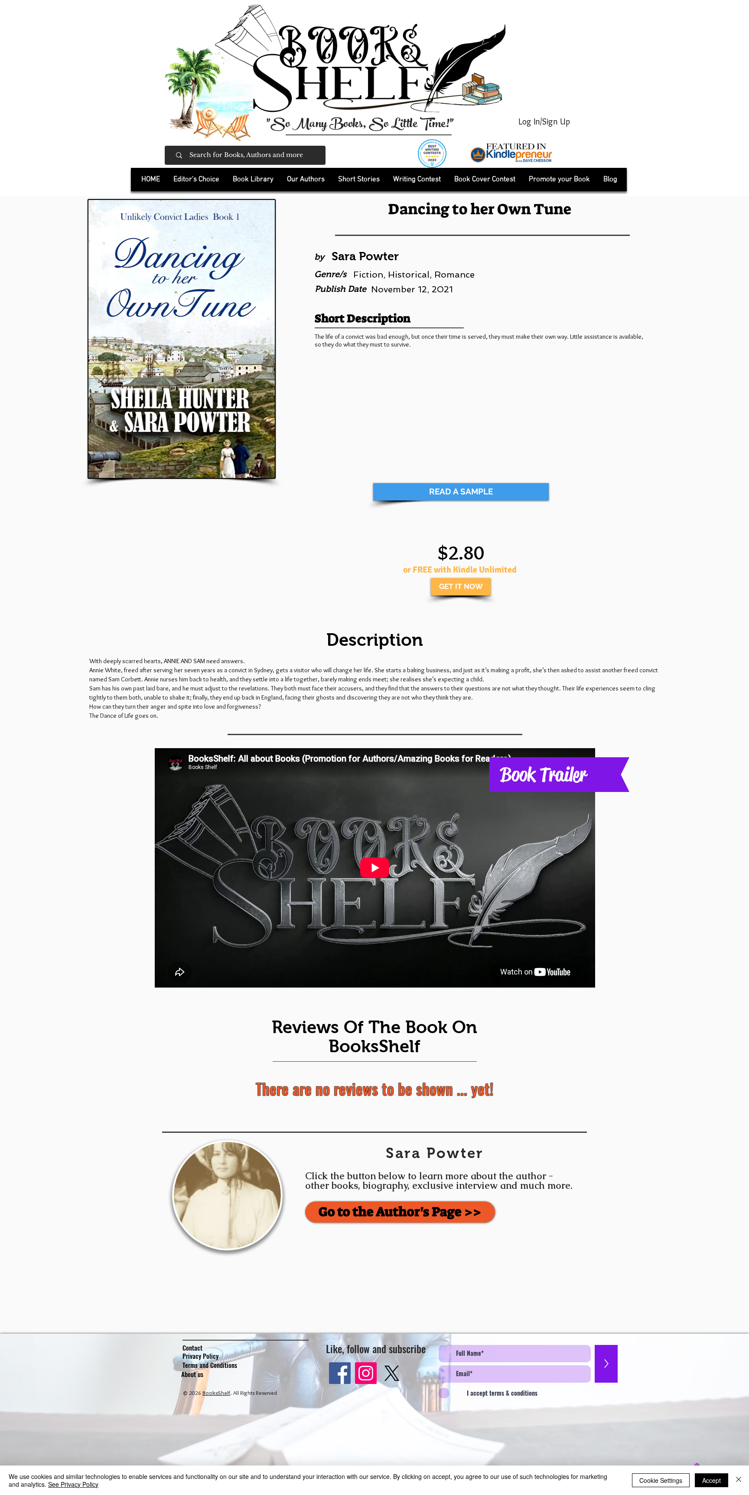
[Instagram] (366, 1373)
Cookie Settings (660, 1480)
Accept (711, 1480)
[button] (253, 179)
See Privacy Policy (73, 1484)
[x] (392, 1373)
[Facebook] (340, 1373)
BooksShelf (216, 1392)
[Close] (738, 1480)
